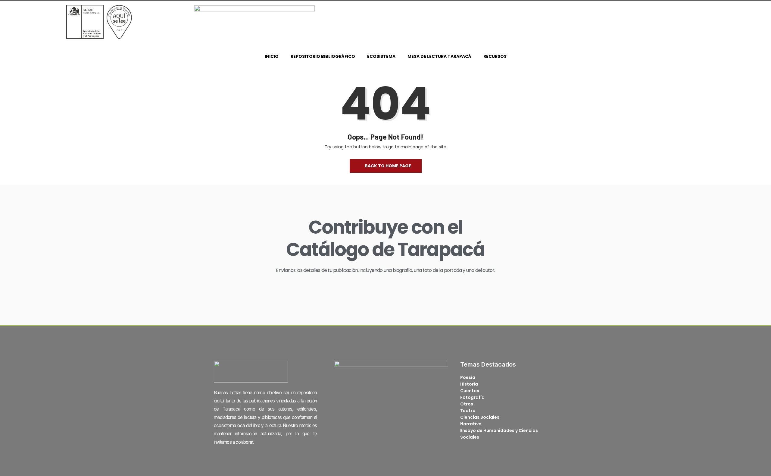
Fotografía (472, 397)
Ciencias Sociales (479, 417)
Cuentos (469, 391)
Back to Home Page (388, 166)
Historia (469, 384)
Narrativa (471, 424)
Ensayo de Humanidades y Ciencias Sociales (499, 433)
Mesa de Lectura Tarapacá (439, 56)
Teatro (468, 411)
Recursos (495, 56)
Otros (466, 404)
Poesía (467, 377)
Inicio (272, 56)
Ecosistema (381, 56)
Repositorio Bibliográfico (323, 56)
